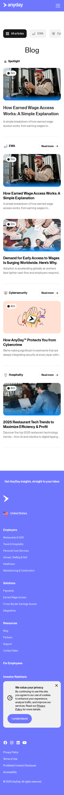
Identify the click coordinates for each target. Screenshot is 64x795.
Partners (7, 637)
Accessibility (10, 772)
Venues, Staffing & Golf (15, 557)
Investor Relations (15, 676)
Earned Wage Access (14, 597)
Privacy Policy (10, 752)
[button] (57, 5)
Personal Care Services (16, 550)
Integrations (9, 610)
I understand (20, 718)
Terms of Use (10, 758)
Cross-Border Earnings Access (20, 604)
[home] (13, 6)
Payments (8, 590)
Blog (5, 630)
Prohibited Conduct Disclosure (19, 765)
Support (7, 644)
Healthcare (9, 564)
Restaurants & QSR (13, 537)
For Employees (12, 663)
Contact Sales (10, 650)
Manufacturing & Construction (18, 570)
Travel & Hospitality (13, 544)
